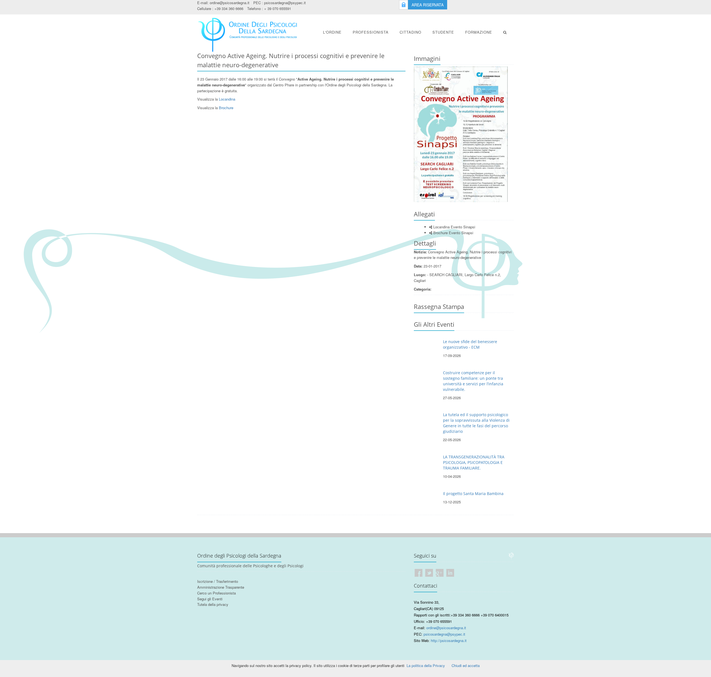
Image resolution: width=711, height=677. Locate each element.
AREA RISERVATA (428, 5)
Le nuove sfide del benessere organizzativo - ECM (470, 344)
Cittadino (410, 32)
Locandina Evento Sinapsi (453, 226)
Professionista (371, 32)
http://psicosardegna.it (449, 640)
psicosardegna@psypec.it (285, 2)
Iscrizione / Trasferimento (217, 581)
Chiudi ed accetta (466, 665)
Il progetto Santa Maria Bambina (473, 493)
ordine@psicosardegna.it (229, 2)
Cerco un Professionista (216, 593)
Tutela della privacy (212, 604)
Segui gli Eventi (209, 598)
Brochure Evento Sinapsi (452, 232)
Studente (443, 32)
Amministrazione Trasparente (220, 587)
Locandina (227, 99)
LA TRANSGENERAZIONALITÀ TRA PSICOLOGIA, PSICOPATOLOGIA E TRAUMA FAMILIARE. (473, 462)
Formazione (478, 32)
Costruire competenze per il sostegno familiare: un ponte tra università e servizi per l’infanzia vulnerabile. (473, 381)
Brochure (226, 107)
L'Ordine (332, 32)
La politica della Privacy (426, 665)
